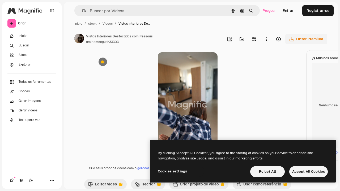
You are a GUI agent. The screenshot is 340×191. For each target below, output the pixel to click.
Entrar (288, 10)
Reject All (267, 171)
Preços (268, 10)
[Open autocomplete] (82, 11)
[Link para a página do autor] (79, 39)
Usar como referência (259, 185)
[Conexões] (11, 180)
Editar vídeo (102, 185)
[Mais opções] (266, 39)
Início (78, 23)
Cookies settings (172, 171)
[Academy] (21, 180)
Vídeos (108, 23)
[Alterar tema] (31, 180)
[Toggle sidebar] (52, 10)
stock (92, 23)
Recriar (145, 185)
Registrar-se (318, 10)
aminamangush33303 (102, 42)
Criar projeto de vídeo (196, 185)
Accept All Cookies (308, 171)
